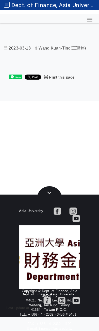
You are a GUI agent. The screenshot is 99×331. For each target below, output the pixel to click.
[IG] (73, 211)
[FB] (57, 211)
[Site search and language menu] (7, 5)
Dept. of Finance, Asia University (55, 5)
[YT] (76, 218)
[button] (89, 19)
